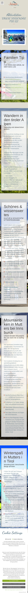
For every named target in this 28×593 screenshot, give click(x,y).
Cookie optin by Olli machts (22, 592)
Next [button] (26, 36)
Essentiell (9, 539)
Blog (19, 84)
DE (12, 7)
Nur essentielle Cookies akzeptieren (14, 584)
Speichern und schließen (14, 587)
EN (14, 7)
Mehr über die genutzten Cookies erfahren (14, 589)
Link (19, 266)
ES (15, 7)
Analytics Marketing (18, 539)
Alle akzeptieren (13, 580)
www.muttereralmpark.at (13, 79)
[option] (14, 36)
